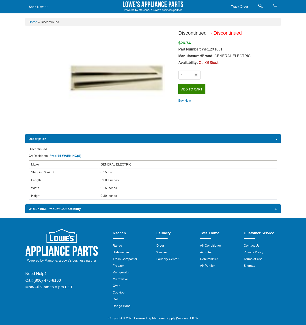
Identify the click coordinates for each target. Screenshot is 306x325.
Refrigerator (121, 272)
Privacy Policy (253, 252)
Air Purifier (207, 265)
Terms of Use (253, 259)
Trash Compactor (125, 259)
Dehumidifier (209, 259)
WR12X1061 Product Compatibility (55, 209)
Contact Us (251, 245)
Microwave (120, 279)
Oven (116, 285)
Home (33, 22)
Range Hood (122, 306)
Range (117, 245)
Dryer (160, 245)
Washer (161, 252)
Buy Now (184, 100)
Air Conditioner (210, 245)
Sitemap (249, 265)
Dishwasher (121, 252)
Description (37, 138)
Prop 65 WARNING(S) (65, 155)
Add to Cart (192, 89)
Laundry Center (167, 259)
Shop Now (36, 6)
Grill (115, 299)
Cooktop (119, 292)
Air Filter (206, 252)
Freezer (118, 265)
